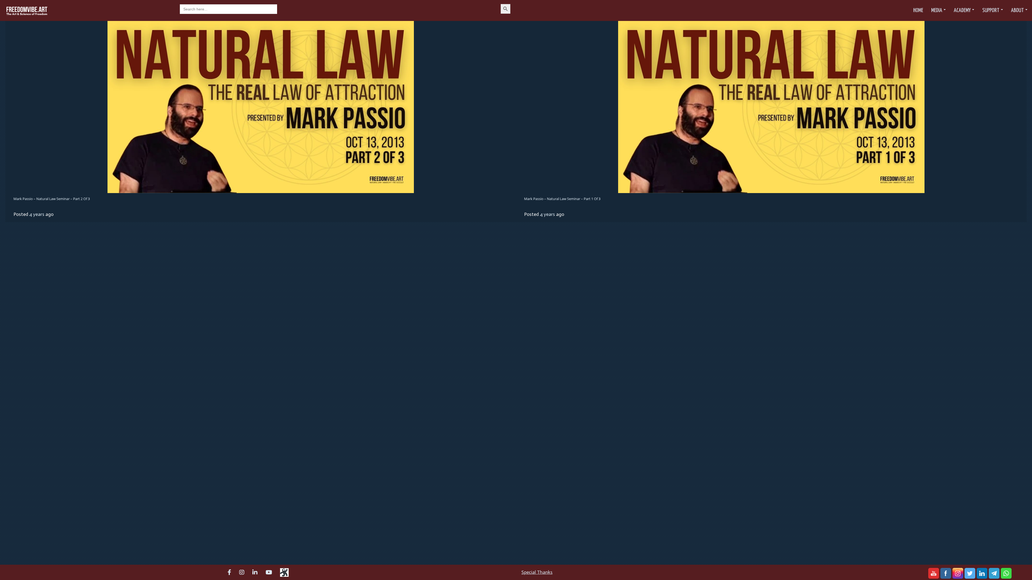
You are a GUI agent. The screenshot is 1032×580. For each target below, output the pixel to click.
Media (936, 10)
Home (918, 10)
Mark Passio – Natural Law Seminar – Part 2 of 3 (51, 198)
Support (990, 10)
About (1017, 10)
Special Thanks (537, 572)
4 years (36, 214)
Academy (962, 10)
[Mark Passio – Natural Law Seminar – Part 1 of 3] (771, 107)
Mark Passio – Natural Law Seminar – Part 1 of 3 (562, 198)
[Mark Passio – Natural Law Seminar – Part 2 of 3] (261, 107)
